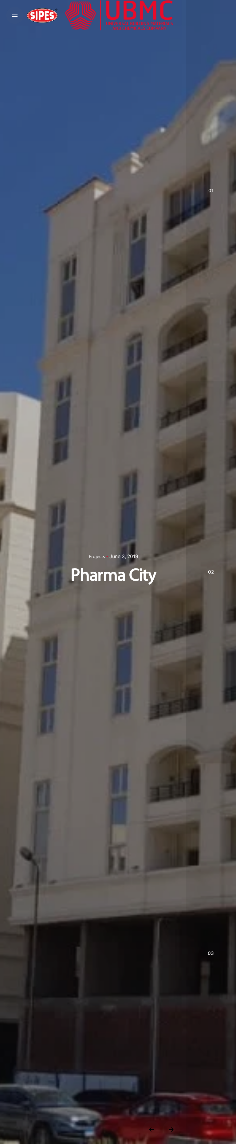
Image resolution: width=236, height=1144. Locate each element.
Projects (97, 556)
